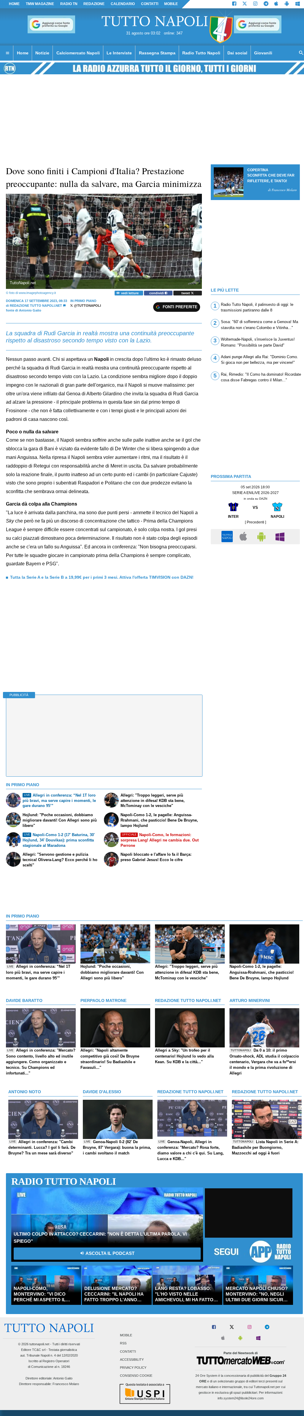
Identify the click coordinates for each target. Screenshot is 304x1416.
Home (14, 4)
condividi (157, 293)
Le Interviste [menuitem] (119, 53)
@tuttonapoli (87, 305)
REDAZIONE (93, 4)
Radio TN (68, 4)
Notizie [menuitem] (42, 53)
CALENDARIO (123, 4)
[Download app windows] (298, 4)
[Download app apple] (276, 4)
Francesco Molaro (66, 1384)
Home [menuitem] (22, 53)
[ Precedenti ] (255, 522)
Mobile (126, 1335)
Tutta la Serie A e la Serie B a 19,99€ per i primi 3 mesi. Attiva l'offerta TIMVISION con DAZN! (102, 577)
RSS (123, 1343)
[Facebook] (234, 4)
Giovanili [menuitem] (263, 53)
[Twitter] (244, 4)
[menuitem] (7, 53)
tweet (186, 293)
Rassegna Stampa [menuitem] (157, 53)
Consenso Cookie (136, 1376)
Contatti (128, 1351)
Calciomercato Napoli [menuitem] (78, 53)
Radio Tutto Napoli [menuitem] (201, 53)
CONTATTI (149, 4)
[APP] (228, 536)
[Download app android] (287, 4)
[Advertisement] (255, 589)
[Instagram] (255, 4)
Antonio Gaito (62, 1378)
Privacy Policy (133, 1367)
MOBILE (171, 4)
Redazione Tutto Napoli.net (36, 305)
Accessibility (132, 1359)
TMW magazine (40, 4)
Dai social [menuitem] (237, 53)
